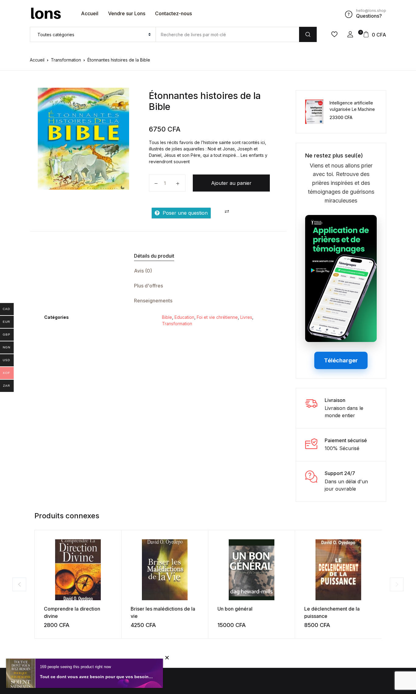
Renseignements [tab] (153, 301)
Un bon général (234, 609)
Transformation (66, 59)
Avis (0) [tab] (143, 271)
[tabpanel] (83, 139)
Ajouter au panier (231, 183)
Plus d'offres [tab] (148, 286)
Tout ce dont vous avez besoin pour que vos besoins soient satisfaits (97, 676)
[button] (350, 34)
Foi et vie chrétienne (217, 317)
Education (184, 317)
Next (397, 584)
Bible (167, 317)
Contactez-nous (173, 13)
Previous (19, 584)
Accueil (89, 13)
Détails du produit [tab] (154, 256)
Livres (246, 317)
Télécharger (341, 360)
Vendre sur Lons (126, 13)
